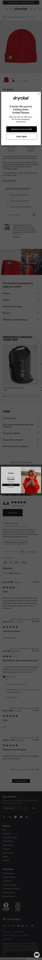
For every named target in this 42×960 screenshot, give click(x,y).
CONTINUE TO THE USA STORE (21, 129)
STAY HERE (21, 136)
